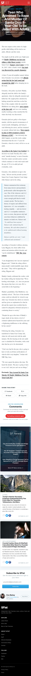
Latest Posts (4, 620)
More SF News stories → (15, 468)
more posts (13, 597)
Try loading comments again (15, 416)
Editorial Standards (6, 640)
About (2, 634)
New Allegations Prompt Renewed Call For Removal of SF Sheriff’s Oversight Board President (15, 461)
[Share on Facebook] (9, 515)
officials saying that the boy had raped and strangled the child (15, 80)
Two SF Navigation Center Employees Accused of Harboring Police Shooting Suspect (15, 452)
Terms (2, 672)
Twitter (3, 656)
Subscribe (15, 586)
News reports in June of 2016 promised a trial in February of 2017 (15, 132)
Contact (3, 645)
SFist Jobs (4, 623)
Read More (25, 596)
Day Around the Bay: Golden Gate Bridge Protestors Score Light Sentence (15, 444)
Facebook (3, 653)
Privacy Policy (4, 669)
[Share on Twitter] (6, 515)
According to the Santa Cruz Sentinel (14, 151)
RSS (2, 659)
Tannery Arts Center (17, 65)
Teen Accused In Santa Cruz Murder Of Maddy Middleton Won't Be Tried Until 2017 (15, 375)
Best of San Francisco (7, 626)
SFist (4, 607)
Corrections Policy (6, 642)
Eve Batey (19, 9)
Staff (2, 637)
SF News (11, 9)
